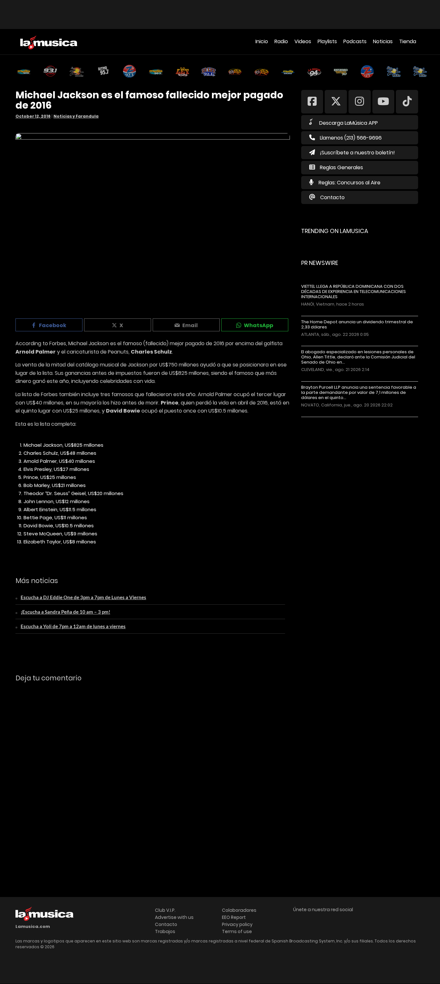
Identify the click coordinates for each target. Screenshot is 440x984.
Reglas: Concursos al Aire (349, 182)
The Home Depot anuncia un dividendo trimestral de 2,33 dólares (357, 324)
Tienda (407, 41)
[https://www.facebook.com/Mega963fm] (312, 101)
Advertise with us (174, 917)
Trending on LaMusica (334, 231)
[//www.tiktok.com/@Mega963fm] (407, 101)
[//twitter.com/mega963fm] (336, 101)
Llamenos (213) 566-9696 (351, 137)
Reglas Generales (341, 167)
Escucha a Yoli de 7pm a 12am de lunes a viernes (73, 626)
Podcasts (355, 41)
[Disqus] (152, 775)
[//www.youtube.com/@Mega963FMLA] (383, 101)
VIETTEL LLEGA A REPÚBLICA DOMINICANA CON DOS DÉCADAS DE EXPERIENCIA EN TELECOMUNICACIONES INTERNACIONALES (353, 291)
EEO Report (234, 917)
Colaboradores (239, 910)
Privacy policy (237, 924)
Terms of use (237, 931)
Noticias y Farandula (76, 116)
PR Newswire (319, 263)
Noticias (383, 41)
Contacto (332, 197)
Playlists (327, 41)
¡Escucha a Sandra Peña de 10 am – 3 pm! (65, 612)
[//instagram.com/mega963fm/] (360, 101)
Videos (302, 41)
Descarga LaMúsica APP (348, 123)
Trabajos (165, 931)
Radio (281, 41)
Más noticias (323, 420)
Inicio (261, 41)
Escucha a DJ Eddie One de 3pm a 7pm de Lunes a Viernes (83, 597)
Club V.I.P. (165, 910)
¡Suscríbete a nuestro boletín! (357, 152)
